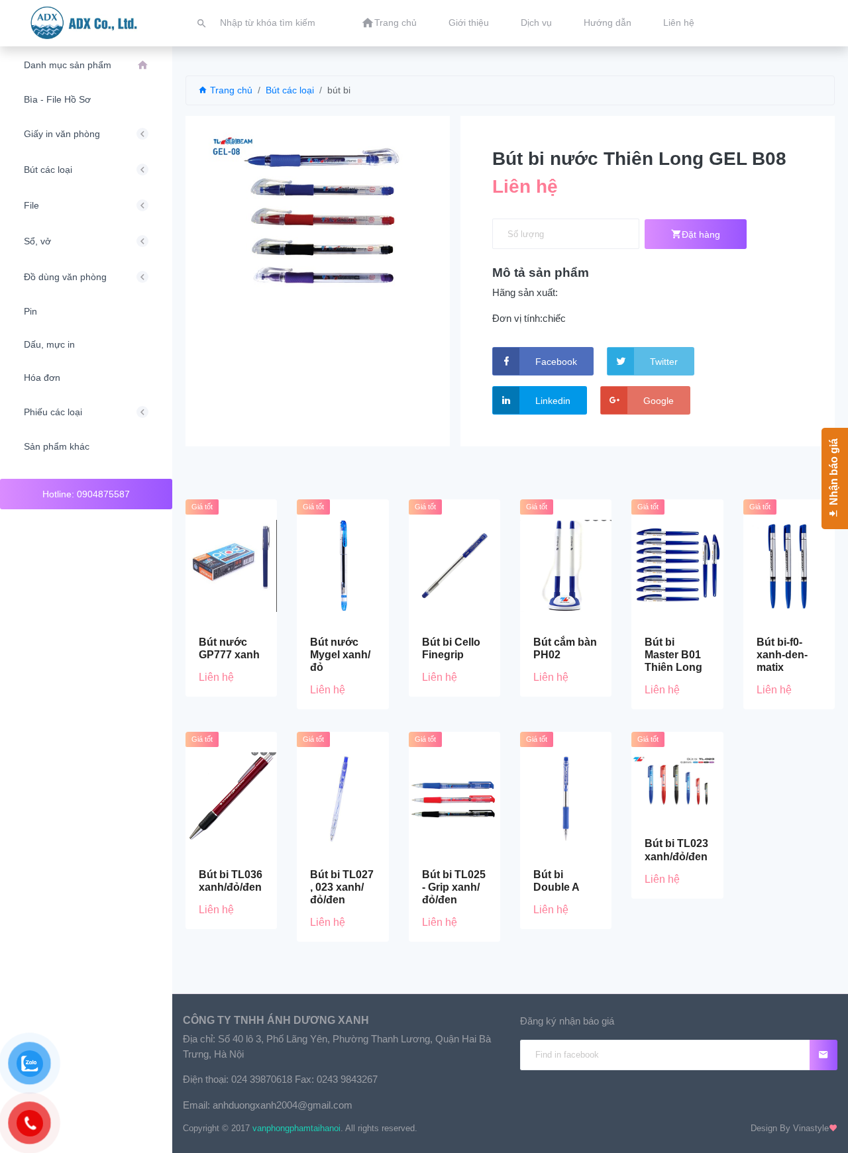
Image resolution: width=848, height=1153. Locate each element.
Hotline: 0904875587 (86, 494)
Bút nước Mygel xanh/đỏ (340, 654)
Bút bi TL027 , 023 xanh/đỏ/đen (342, 887)
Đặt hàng (701, 234)
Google (658, 400)
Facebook (556, 361)
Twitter (664, 361)
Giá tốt (202, 507)
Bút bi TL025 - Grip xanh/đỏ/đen (454, 887)
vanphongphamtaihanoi (296, 1128)
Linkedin (552, 400)
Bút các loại (290, 90)
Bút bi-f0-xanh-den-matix (782, 654)
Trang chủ (229, 90)
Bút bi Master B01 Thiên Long (673, 654)
